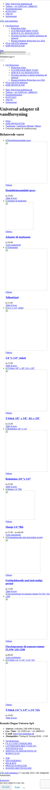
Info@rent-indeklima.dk (23, 734)
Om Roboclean (12, 26)
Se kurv (6, 787)
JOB (8, 758)
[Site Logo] (9, 21)
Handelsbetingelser (14, 9)
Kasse (17, 787)
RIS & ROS (11, 763)
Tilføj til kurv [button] (11, 198)
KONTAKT (11, 11)
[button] (1, 50)
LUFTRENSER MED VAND (24, 31)
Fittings (9, 185)
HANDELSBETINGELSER (19, 768)
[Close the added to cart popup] (24, 787)
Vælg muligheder (13, 245)
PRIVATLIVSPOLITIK (16, 765)
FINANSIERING (13, 760)
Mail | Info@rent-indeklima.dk (19, 4)
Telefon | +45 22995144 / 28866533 (21, 6)
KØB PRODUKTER (15, 46)
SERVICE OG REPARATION (25, 33)
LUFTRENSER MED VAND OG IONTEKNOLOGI (21, 747)
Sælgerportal (11, 16)
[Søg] (28, 54)
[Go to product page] (28, 161)
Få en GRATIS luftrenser (17, 43)
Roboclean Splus (18, 28)
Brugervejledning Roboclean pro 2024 (28, 41)
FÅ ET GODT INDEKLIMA (19, 743)
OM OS (9, 14)
